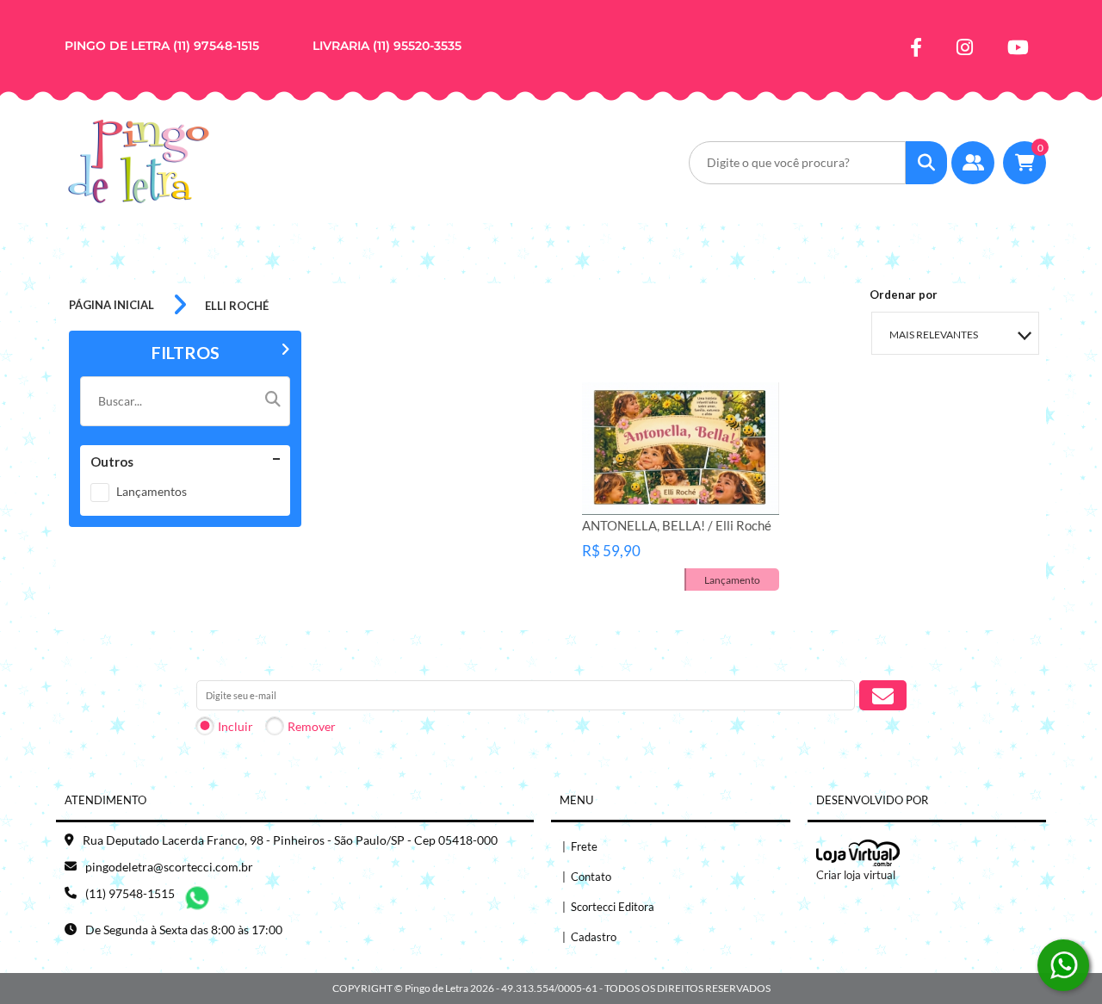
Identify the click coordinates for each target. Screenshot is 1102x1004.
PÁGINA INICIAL (111, 305)
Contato (586, 876)
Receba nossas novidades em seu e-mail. (309, 664)
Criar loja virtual (855, 875)
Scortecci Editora (608, 907)
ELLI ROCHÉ (237, 306)
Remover (312, 726)
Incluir (235, 726)
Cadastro (589, 937)
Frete (579, 846)
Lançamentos (151, 491)
